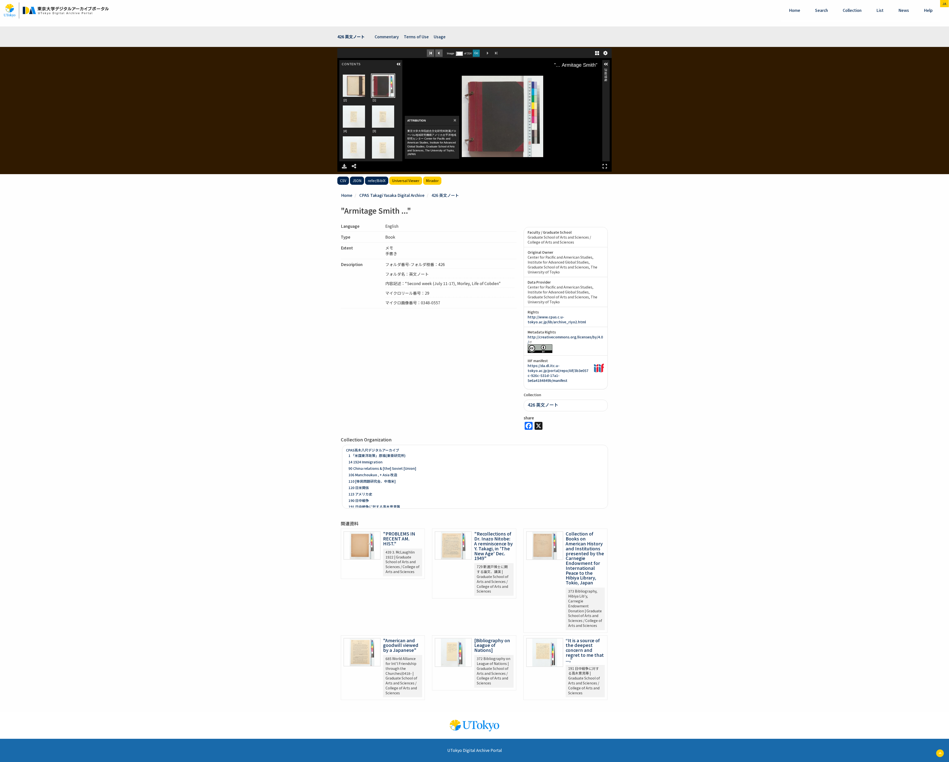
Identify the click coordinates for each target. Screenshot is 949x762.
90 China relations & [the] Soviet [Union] (382, 468)
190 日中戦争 (358, 500)
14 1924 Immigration (365, 461)
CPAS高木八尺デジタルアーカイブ (372, 450)
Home (794, 10)
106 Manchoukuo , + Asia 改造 (372, 474)
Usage (440, 37)
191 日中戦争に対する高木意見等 (374, 506)
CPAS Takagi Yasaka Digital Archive (392, 195)
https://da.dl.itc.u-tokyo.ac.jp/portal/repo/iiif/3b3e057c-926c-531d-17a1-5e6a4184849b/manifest (558, 373)
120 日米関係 (358, 487)
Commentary (387, 37)
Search (821, 10)
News (903, 10)
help (928, 10)
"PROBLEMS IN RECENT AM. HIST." (399, 538)
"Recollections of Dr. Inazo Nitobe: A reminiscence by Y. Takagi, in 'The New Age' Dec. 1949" (493, 545)
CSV (343, 180)
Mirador (432, 180)
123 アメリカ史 (360, 494)
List (880, 10)
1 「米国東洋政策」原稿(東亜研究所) (377, 455)
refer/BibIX (377, 180)
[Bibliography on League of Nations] (492, 645)
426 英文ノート (445, 195)
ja (944, 3)
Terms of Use (416, 37)
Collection (852, 10)
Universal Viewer (405, 180)
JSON (357, 180)
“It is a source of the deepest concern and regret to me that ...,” (585, 650)
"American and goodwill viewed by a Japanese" (400, 645)
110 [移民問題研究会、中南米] (372, 481)
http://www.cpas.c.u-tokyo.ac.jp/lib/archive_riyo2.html (557, 319)
